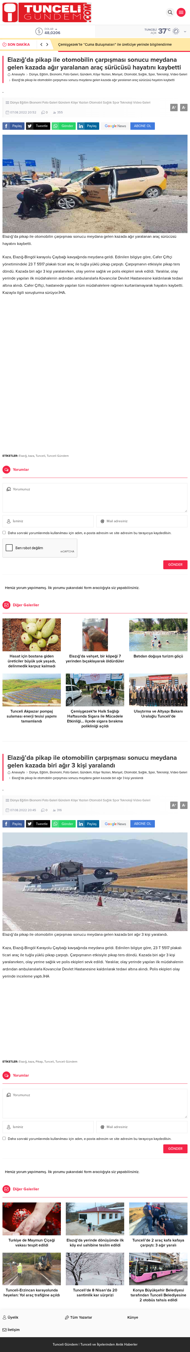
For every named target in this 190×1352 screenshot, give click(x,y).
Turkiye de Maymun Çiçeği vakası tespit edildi (31, 1243)
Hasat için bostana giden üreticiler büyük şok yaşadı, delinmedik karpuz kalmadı (32, 661)
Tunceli (40, 456)
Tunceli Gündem (58, 456)
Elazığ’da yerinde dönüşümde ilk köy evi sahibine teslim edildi (95, 1243)
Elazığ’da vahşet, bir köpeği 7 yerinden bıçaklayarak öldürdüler (95, 659)
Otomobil (130, 74)
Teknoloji (162, 74)
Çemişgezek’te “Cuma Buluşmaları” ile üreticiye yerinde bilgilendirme (115, 44)
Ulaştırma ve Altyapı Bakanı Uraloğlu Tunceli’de (158, 714)
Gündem (86, 74)
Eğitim (44, 74)
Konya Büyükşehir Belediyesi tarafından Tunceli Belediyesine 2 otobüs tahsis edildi (158, 1295)
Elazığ (23, 456)
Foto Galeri (70, 74)
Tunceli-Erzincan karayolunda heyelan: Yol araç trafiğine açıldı (31, 1293)
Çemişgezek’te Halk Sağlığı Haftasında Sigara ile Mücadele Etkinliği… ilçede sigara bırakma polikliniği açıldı (95, 719)
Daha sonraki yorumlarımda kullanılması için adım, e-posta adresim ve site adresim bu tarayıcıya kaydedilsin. (89, 533)
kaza (31, 456)
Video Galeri (178, 74)
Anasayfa (18, 74)
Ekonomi (56, 74)
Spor (151, 74)
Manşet (117, 74)
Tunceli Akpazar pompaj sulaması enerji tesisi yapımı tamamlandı (32, 716)
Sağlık (142, 74)
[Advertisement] (95, 337)
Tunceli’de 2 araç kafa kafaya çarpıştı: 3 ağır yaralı (158, 1243)
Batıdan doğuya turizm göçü (158, 656)
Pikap (39, 1061)
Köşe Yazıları (102, 74)
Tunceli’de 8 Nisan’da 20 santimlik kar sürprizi (95, 1293)
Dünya (33, 74)
